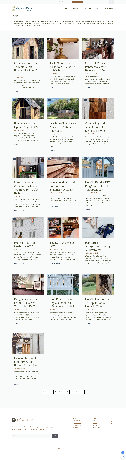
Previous (45, 392)
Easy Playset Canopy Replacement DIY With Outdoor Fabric (62, 303)
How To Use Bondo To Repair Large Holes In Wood (97, 303)
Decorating (63, 8)
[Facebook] (59, 2)
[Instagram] (62, 2)
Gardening (74, 8)
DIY (55, 8)
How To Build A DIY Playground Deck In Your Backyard (97, 186)
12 (76, 392)
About (26, 2)
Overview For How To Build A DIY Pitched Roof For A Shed (25, 69)
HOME (13, 2)
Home (94, 418)
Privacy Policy (97, 427)
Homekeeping (86, 8)
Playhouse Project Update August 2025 (26, 125)
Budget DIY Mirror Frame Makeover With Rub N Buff (25, 303)
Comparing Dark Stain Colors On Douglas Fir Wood (96, 127)
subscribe (48, 427)
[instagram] (111, 418)
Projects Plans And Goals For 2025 (25, 244)
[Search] (111, 2)
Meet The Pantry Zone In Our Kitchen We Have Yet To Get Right (26, 188)
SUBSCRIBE (77, 2)
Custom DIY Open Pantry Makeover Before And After (96, 67)
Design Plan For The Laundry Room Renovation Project (27, 362)
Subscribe (96, 430)
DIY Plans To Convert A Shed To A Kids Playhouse (63, 127)
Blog (19, 2)
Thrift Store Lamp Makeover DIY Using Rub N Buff (62, 67)
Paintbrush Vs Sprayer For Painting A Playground (98, 246)
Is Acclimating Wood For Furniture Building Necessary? (62, 186)
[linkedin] (111, 423)
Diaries (96, 8)
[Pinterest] (56, 2)
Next (82, 392)
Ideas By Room (108, 8)
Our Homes (35, 2)
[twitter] (111, 421)
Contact (43, 2)
